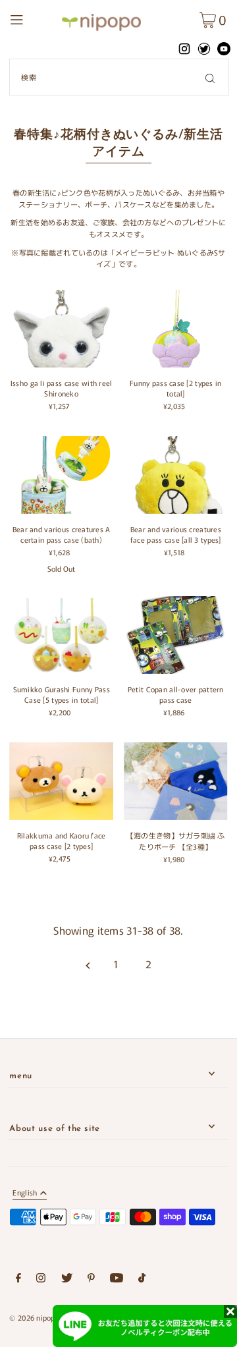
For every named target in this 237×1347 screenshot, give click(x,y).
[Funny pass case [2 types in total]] (176, 329)
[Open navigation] (32, 18)
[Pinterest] (91, 1280)
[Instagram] (40, 1280)
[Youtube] (116, 1280)
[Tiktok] (141, 1280)
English (25, 1193)
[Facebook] (18, 1280)
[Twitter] (66, 1280)
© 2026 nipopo (34, 1317)
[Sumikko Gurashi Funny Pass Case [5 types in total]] (61, 635)
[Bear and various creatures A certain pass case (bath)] (61, 475)
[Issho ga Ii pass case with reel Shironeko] (61, 329)
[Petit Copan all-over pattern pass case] (176, 635)
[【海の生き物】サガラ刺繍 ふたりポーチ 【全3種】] (176, 781)
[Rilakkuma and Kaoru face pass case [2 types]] (61, 781)
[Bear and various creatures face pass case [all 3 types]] (176, 475)
